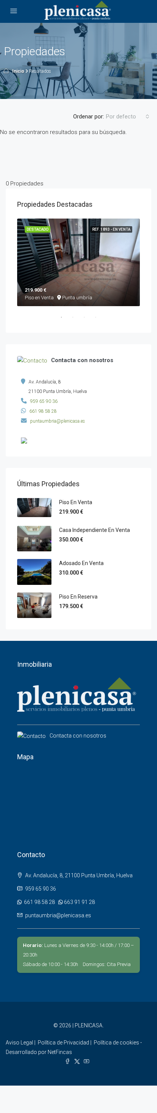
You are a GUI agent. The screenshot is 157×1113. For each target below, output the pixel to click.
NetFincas (60, 1052)
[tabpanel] (78, 262)
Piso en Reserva (78, 597)
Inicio (18, 71)
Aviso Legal (19, 1043)
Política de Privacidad (63, 1043)
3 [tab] (88, 320)
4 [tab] (99, 320)
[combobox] (128, 117)
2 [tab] (76, 320)
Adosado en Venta (81, 563)
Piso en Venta (75, 502)
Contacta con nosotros (78, 736)
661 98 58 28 (43, 411)
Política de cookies (116, 1043)
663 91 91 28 (79, 902)
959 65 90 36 (44, 401)
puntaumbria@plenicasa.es (57, 421)
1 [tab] (65, 320)
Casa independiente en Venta (94, 530)
